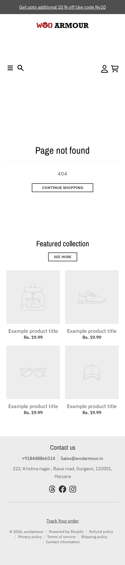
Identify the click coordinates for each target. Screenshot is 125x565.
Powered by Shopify (66, 531)
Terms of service (61, 536)
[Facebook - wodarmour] (62, 489)
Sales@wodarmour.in (82, 458)
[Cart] (115, 69)
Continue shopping (62, 187)
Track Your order (62, 521)
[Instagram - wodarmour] (73, 489)
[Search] (20, 68)
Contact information (63, 541)
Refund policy (101, 531)
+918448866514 (38, 458)
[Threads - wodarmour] (52, 489)
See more (62, 257)
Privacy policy (30, 536)
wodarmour (34, 531)
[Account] (104, 69)
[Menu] (10, 68)
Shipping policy (94, 536)
